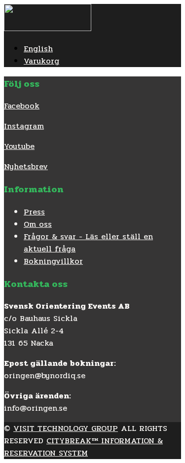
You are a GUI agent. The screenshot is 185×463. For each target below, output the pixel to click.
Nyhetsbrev (26, 166)
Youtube (19, 146)
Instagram (24, 126)
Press (34, 212)
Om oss (38, 224)
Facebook (21, 106)
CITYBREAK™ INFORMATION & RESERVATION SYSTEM (83, 446)
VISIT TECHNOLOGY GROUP (65, 428)
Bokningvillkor (53, 261)
